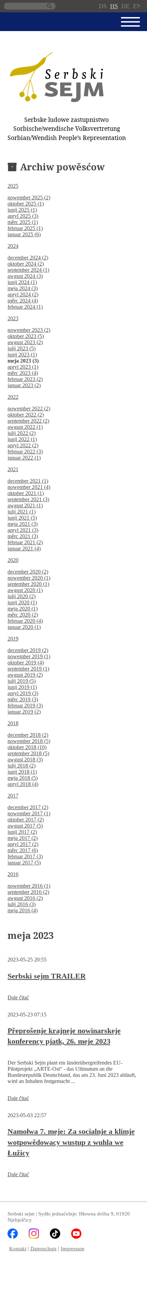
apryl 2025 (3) (23, 216)
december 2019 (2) (28, 650)
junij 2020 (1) (22, 602)
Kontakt (17, 1248)
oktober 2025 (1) (26, 204)
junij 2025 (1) (22, 210)
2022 (13, 397)
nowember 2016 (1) (29, 886)
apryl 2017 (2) (23, 844)
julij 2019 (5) (22, 681)
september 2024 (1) (28, 270)
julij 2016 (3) (22, 904)
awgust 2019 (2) (25, 675)
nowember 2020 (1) (29, 578)
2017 (13, 796)
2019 (13, 639)
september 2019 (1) (28, 669)
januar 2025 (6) (24, 234)
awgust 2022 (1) (25, 427)
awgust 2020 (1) (25, 590)
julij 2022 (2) (22, 433)
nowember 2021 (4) (29, 487)
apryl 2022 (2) (23, 445)
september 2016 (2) (28, 892)
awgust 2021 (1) (25, 505)
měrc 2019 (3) (23, 699)
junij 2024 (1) (22, 282)
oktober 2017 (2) (26, 819)
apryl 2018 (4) (23, 784)
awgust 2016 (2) (25, 898)
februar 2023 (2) (25, 379)
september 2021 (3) (28, 499)
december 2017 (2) (28, 807)
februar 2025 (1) (25, 228)
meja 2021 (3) (23, 524)
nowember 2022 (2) (29, 408)
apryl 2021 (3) (23, 530)
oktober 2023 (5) (26, 336)
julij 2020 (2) (22, 596)
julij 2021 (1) (22, 512)
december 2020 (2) (28, 572)
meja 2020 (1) (23, 608)
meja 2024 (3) (23, 288)
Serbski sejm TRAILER (47, 976)
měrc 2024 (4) (23, 301)
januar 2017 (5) (24, 863)
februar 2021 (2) (25, 542)
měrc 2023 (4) (23, 373)
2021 (13, 469)
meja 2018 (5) (23, 778)
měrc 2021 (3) (23, 536)
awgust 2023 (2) (25, 342)
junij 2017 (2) (22, 832)
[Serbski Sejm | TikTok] (55, 1237)
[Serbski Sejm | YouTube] (76, 1237)
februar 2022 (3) (25, 451)
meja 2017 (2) (23, 838)
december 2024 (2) (28, 258)
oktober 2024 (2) (26, 264)
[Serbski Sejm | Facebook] (13, 1237)
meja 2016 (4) (23, 910)
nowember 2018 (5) (29, 741)
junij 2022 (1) (22, 439)
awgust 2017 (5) (25, 826)
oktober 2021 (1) (26, 493)
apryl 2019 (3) (23, 693)
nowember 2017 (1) (29, 813)
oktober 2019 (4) (26, 662)
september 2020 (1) (28, 584)
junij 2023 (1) (22, 354)
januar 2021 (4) (24, 548)
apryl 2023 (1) (23, 367)
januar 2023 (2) (24, 385)
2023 (13, 318)
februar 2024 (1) (25, 307)
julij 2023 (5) (22, 348)
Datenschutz (43, 1248)
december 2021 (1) (28, 481)
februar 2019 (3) (25, 705)
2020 (13, 560)
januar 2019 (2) (24, 712)
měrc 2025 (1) (23, 222)
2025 (13, 186)
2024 (13, 246)
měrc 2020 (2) (23, 615)
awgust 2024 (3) (25, 276)
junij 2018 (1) (22, 772)
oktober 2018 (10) (27, 747)
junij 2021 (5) (22, 518)
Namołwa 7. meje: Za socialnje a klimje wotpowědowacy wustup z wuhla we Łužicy (71, 1142)
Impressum (72, 1248)
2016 (13, 874)
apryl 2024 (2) (23, 294)
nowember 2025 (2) (29, 197)
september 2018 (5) (28, 753)
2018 (13, 723)
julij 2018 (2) (22, 766)
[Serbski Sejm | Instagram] (34, 1237)
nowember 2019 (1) (29, 656)
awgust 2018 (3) (25, 759)
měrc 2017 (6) (23, 850)
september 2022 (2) (28, 421)
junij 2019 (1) (22, 687)
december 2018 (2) (28, 735)
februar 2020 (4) (25, 621)
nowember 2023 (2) (29, 330)
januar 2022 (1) (24, 458)
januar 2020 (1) (24, 627)
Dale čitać (18, 997)
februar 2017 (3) (25, 856)
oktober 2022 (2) (26, 415)
